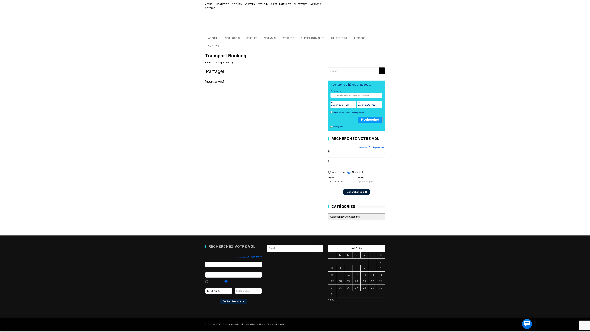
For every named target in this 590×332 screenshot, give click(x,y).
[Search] (382, 70)
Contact (210, 8)
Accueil (209, 4)
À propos (315, 4)
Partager (215, 72)
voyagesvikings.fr (227, 18)
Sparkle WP (277, 324)
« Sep (331, 299)
